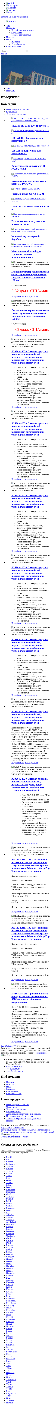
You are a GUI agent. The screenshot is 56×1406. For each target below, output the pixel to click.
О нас (8, 39)
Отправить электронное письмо (15, 1137)
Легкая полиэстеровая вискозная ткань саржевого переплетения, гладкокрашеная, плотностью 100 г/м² (30, 276)
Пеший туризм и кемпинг (23, 30)
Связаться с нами (13, 46)
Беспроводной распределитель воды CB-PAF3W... (28, 182)
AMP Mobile (18, 1127)
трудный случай (47, 1132)
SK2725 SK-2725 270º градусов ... (30, 125)
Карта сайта (6, 1127)
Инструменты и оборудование (19, 1116)
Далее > (10, 1046)
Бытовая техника (13, 1111)
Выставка (15, 42)
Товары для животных (21, 35)
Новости (10, 37)
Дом (8, 25)
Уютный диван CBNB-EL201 (27, 193)
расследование (31, 296)
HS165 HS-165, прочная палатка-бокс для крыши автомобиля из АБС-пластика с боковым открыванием (30, 997)
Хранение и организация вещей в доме (23, 1118)
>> (15, 1046)
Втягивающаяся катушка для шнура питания (28, 222)
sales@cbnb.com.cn (14, 1071)
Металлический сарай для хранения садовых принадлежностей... (26, 254)
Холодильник (44, 1130)
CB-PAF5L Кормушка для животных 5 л (26, 152)
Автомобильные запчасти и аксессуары (23, 1114)
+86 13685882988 (13, 1069)
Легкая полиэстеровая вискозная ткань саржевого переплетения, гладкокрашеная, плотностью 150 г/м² (30, 314)
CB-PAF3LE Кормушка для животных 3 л (27, 139)
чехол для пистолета (30, 1132)
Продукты (10, 28)
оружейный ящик (9, 1130)
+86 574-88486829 (14, 1066)
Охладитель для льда (10, 1132)
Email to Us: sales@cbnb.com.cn (14, 17)
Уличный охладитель (27, 1130)
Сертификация (18, 44)
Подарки (10, 1121)
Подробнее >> (17, 296)
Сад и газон (16, 32)
